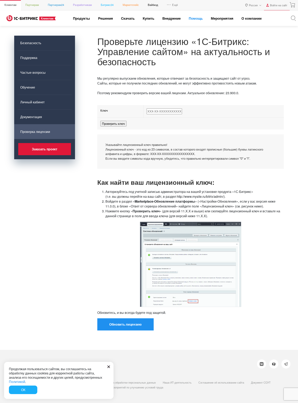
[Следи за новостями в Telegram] (285, 364)
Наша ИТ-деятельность (177, 382)
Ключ (104, 110)
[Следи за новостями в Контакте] (261, 364)
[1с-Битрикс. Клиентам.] (22, 18)
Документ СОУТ (261, 382)
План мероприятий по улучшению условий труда (133, 387)
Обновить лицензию (125, 324)
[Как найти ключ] (190, 264)
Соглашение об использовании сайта (221, 382)
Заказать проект (44, 149)
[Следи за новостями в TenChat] (273, 364)
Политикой (17, 381)
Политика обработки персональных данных (129, 382)
